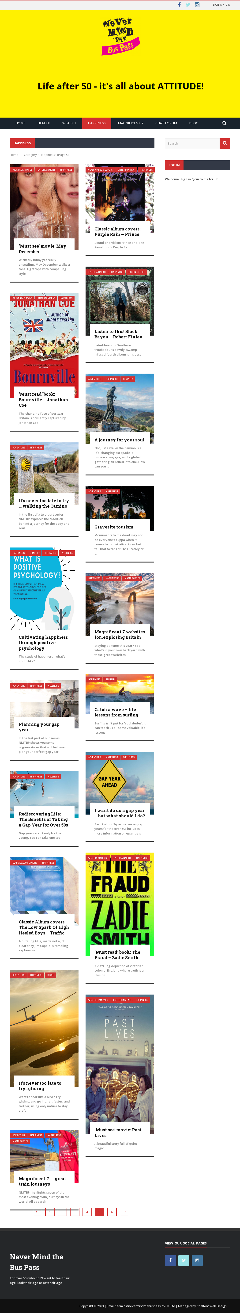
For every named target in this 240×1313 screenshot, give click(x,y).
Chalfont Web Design (212, 1306)
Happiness (97, 123)
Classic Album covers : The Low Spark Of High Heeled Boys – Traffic (44, 927)
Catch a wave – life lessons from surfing (116, 712)
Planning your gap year (39, 726)
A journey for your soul (119, 440)
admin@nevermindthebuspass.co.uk (142, 1306)
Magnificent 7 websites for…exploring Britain (119, 634)
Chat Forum (166, 123)
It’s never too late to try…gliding (40, 1085)
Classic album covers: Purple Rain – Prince (117, 231)
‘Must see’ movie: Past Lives (118, 1132)
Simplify (128, 379)
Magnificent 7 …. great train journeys (42, 1181)
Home (20, 123)
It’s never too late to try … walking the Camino (44, 503)
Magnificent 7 (130, 123)
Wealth (69, 123)
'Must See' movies (22, 169)
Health (44, 123)
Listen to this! (136, 272)
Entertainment (46, 169)
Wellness (67, 553)
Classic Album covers (100, 169)
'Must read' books (23, 298)
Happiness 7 (113, 578)
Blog (193, 123)
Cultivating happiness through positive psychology (43, 642)
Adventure (94, 379)
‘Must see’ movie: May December (42, 248)
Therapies (50, 553)
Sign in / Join (221, 4)
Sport (51, 975)
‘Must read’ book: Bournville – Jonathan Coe (43, 399)
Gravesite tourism (113, 527)
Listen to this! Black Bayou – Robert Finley (118, 334)
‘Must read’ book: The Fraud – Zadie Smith (117, 954)
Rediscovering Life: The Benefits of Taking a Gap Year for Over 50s (43, 819)
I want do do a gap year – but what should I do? (119, 813)
